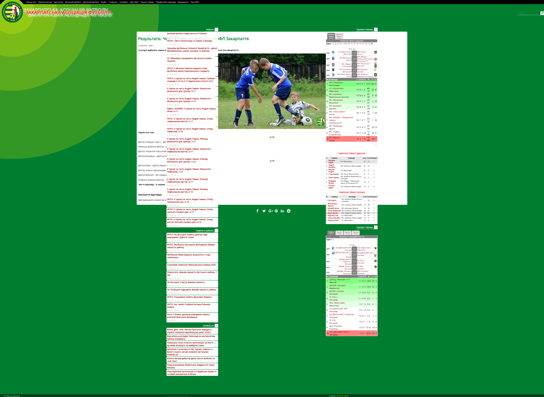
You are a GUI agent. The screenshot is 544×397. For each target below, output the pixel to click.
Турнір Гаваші (147, 2)
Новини (209, 29)
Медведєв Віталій (332, 182)
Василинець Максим (332, 205)
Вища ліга (31, 2)
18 (371, 43)
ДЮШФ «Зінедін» (344, 271)
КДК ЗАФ (134, 2)
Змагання (58, 2)
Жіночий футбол (73, 2)
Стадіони (113, 2)
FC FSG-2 (361, 261)
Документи (183, 2)
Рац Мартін (332, 200)
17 (369, 43)
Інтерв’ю (123, 2)
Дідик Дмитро (333, 213)
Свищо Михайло (334, 218)
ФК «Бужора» (362, 69)
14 (360, 43)
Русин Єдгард (334, 177)
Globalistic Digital (342, 396)
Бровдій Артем (333, 208)
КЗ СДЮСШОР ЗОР (343, 248)
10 (349, 43)
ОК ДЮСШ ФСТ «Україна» (345, 260)
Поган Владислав (334, 210)
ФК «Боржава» (345, 58)
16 (366, 43)
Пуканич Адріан (332, 186)
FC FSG (360, 266)
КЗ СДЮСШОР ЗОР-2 (365, 253)
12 (354, 43)
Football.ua (208, 325)
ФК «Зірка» (362, 52)
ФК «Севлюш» (345, 69)
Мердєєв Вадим (332, 161)
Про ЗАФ (195, 2)
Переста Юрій (333, 220)
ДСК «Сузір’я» (362, 271)
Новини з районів (204, 230)
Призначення (45, 2)
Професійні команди (166, 2)
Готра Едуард (334, 174)
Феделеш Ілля (333, 215)
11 (352, 43)
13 (357, 43)
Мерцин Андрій (332, 170)
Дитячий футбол (91, 2)
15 (363, 43)
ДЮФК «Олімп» (345, 266)
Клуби (104, 2)
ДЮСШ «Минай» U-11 (340, 279)
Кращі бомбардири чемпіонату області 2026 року (348, 146)
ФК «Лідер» (346, 64)
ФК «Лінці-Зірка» (344, 74)
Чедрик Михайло (332, 166)
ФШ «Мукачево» (364, 248)
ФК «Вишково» (363, 64)
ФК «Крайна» (363, 74)
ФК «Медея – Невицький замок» (365, 58)
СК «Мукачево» (344, 52)
